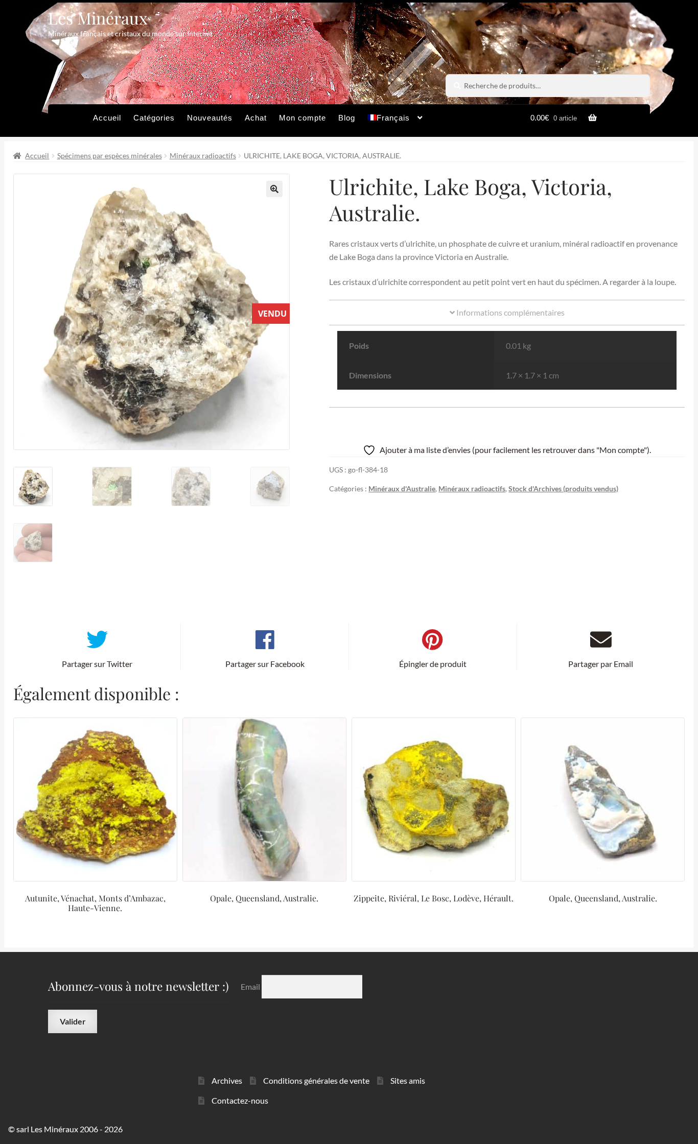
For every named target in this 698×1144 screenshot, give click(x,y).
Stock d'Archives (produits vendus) (563, 488)
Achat (256, 117)
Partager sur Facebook (265, 664)
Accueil (107, 117)
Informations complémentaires (510, 312)
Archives (227, 1080)
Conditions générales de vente (316, 1080)
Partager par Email (600, 664)
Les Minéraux (98, 18)
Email (251, 986)
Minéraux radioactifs (203, 155)
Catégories (154, 117)
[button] (274, 189)
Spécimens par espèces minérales (109, 155)
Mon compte (302, 117)
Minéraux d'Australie (401, 488)
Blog (346, 117)
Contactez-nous (240, 1100)
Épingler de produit (433, 664)
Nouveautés (209, 117)
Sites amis (407, 1080)
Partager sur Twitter (97, 664)
